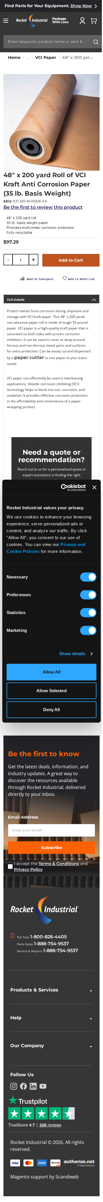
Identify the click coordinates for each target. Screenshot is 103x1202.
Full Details (16, 300)
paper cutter (29, 357)
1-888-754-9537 (51, 943)
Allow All (52, 672)
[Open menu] (5, 20)
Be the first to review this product (43, 207)
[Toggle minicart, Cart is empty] (93, 20)
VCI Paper (45, 57)
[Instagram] (13, 1098)
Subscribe (51, 847)
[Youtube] (42, 1098)
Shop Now (81, 5)
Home (14, 57)
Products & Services (49, 1002)
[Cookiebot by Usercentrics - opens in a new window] (63, 487)
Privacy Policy (28, 869)
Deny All (51, 709)
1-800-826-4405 (48, 936)
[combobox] (52, 41)
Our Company (49, 1058)
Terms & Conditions (59, 863)
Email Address (23, 817)
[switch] (88, 595)
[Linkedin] (33, 1098)
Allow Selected (51, 690)
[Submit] (96, 42)
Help (49, 1030)
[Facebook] (23, 1098)
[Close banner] (94, 487)
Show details (72, 653)
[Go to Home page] (44, 20)
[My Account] (82, 20)
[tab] (51, 299)
